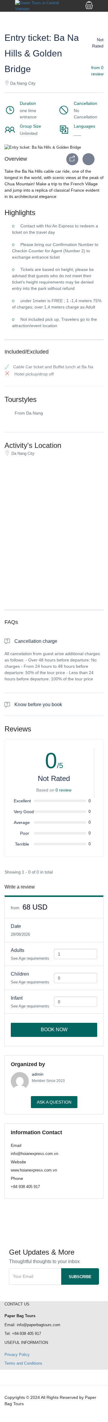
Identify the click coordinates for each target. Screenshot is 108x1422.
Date (16, 926)
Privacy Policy (17, 1354)
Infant (16, 998)
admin (38, 1074)
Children (20, 974)
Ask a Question (54, 1102)
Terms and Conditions (23, 1363)
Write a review (20, 886)
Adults (17, 950)
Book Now (54, 1029)
